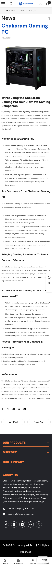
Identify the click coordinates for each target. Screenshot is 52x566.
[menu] (3, 3)
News (13, 10)
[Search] (11, 3)
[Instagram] (14, 524)
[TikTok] (22, 524)
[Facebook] (2, 409)
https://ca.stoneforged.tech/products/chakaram (21, 361)
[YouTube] (31, 524)
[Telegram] (13, 409)
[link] (32, 561)
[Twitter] (8, 409)
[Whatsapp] (24, 409)
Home (5, 10)
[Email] (19, 409)
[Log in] (40, 3)
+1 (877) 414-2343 (25, 508)
